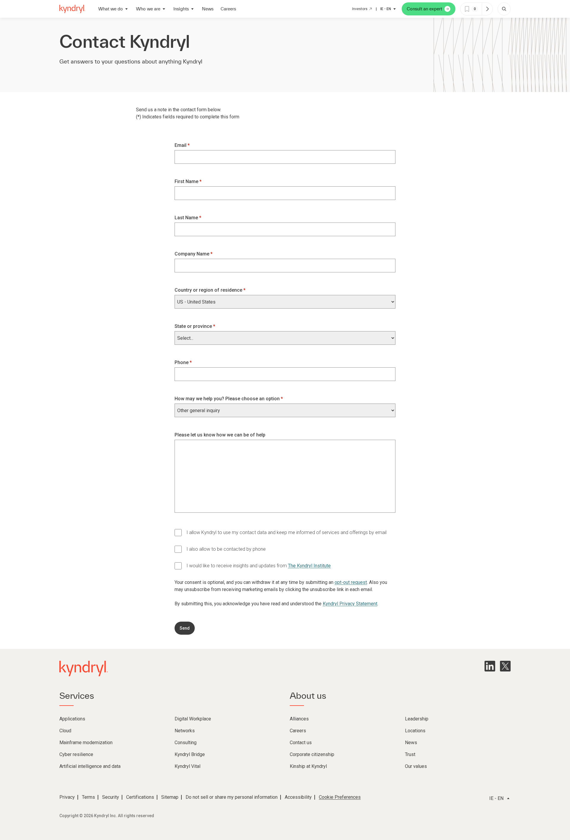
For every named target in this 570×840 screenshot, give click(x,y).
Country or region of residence (209, 290)
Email (181, 145)
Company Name (192, 254)
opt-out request (351, 582)
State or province (194, 326)
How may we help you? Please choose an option (228, 398)
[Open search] (504, 8)
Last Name (187, 217)
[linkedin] (489, 666)
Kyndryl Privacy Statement (350, 603)
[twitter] (505, 666)
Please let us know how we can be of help (220, 435)
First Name (187, 181)
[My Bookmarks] (487, 9)
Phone (182, 362)
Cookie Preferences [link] (340, 797)
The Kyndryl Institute (309, 566)
